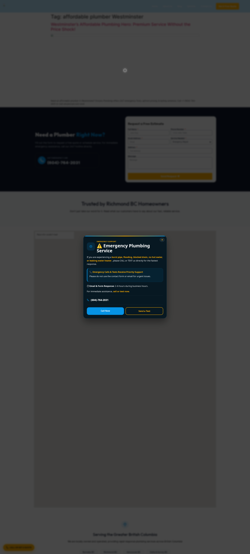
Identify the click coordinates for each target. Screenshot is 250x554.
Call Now (105, 310)
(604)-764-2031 (99, 300)
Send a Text (144, 311)
